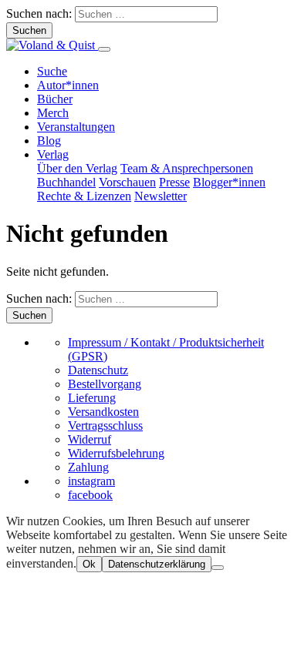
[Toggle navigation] (104, 49)
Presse (174, 182)
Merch (53, 112)
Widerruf (89, 439)
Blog (49, 140)
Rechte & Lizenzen (84, 196)
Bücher (55, 99)
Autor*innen (68, 85)
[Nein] (217, 567)
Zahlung (88, 467)
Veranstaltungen (76, 126)
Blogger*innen (229, 182)
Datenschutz (98, 370)
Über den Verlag (77, 168)
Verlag (53, 154)
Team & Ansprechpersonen (186, 168)
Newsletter (160, 196)
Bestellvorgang (104, 383)
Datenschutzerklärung (156, 564)
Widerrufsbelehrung (116, 453)
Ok (89, 564)
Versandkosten (103, 411)
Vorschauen (127, 182)
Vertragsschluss (105, 425)
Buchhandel (66, 182)
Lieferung (92, 397)
